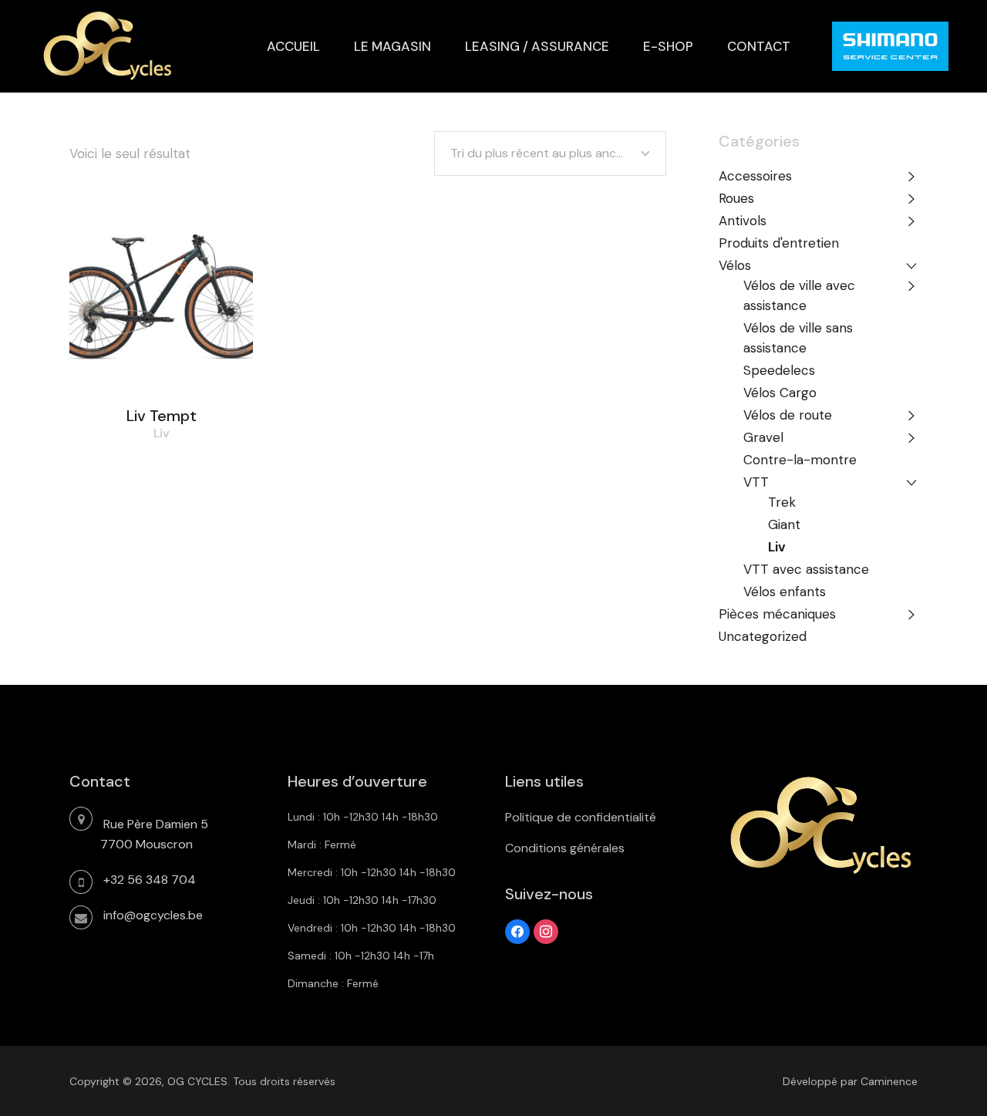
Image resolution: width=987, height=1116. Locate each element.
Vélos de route (787, 414)
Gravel (763, 437)
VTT (756, 482)
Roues (736, 198)
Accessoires (755, 175)
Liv (161, 433)
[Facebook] (517, 930)
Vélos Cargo (780, 392)
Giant (784, 524)
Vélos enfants (784, 591)
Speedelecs (779, 370)
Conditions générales (565, 848)
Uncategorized (763, 636)
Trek (782, 502)
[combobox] (550, 153)
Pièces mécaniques (777, 613)
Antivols (742, 220)
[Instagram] (546, 930)
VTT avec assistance (806, 569)
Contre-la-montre (800, 459)
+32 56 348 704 (149, 880)
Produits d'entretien (779, 242)
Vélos (735, 265)
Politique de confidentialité (580, 817)
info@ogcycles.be (153, 915)
